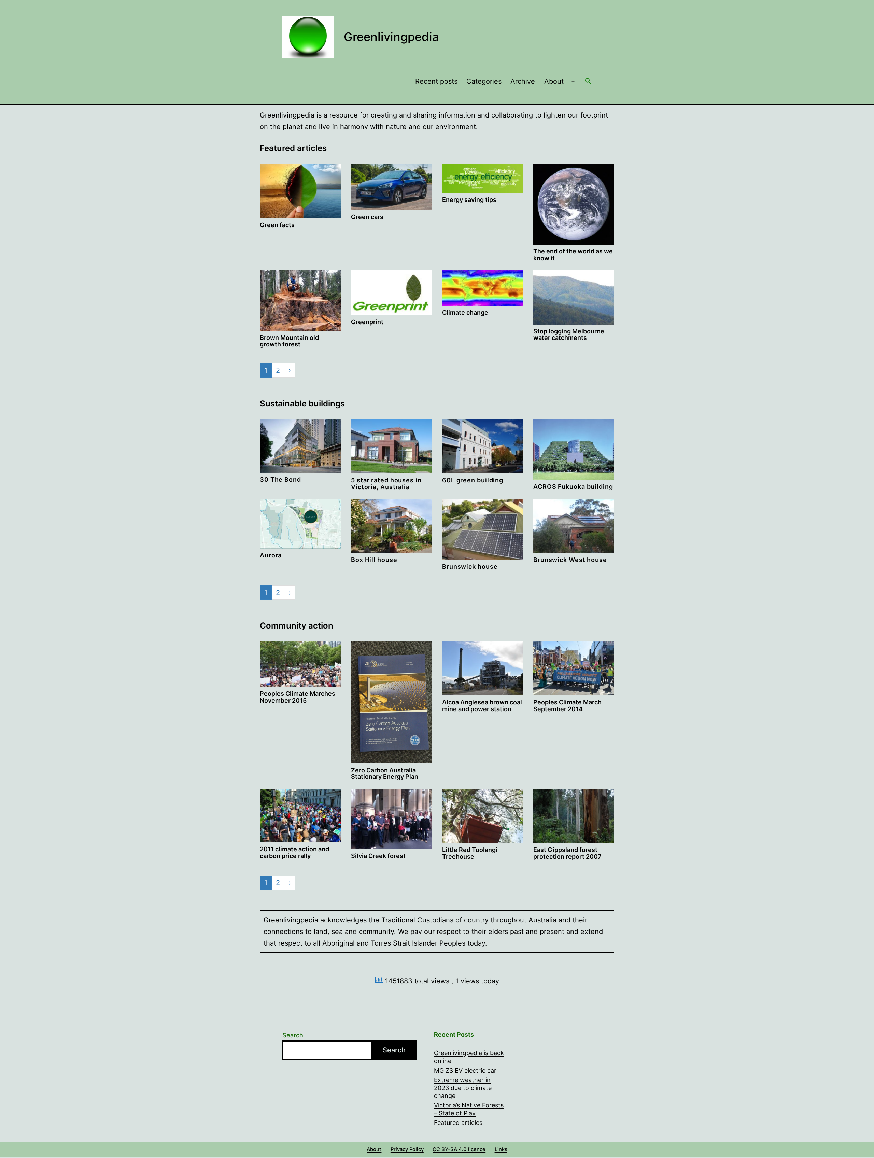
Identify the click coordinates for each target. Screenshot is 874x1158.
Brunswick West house (570, 559)
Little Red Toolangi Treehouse (469, 853)
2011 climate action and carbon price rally (294, 852)
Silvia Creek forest (378, 855)
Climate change (465, 312)
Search (292, 1035)
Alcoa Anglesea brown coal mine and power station (482, 706)
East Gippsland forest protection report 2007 (567, 853)
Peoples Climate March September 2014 (567, 706)
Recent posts (436, 81)
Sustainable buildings (302, 404)
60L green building (472, 480)
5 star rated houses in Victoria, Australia (386, 484)
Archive (522, 81)
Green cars (367, 216)
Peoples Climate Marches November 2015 (297, 697)
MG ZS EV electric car (465, 1070)
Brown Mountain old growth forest (289, 341)
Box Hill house (374, 559)
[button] (588, 81)
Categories (484, 81)
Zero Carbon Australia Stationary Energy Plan (384, 774)
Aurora (271, 555)
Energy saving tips (469, 199)
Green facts (277, 225)
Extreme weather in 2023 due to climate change (463, 1088)
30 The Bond (280, 479)
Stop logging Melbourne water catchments (568, 335)
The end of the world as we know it (573, 255)
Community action (296, 626)
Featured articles (293, 148)
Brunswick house (470, 566)
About (554, 81)
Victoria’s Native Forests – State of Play (469, 1109)
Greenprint (367, 322)
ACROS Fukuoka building (573, 486)
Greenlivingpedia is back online (469, 1056)
